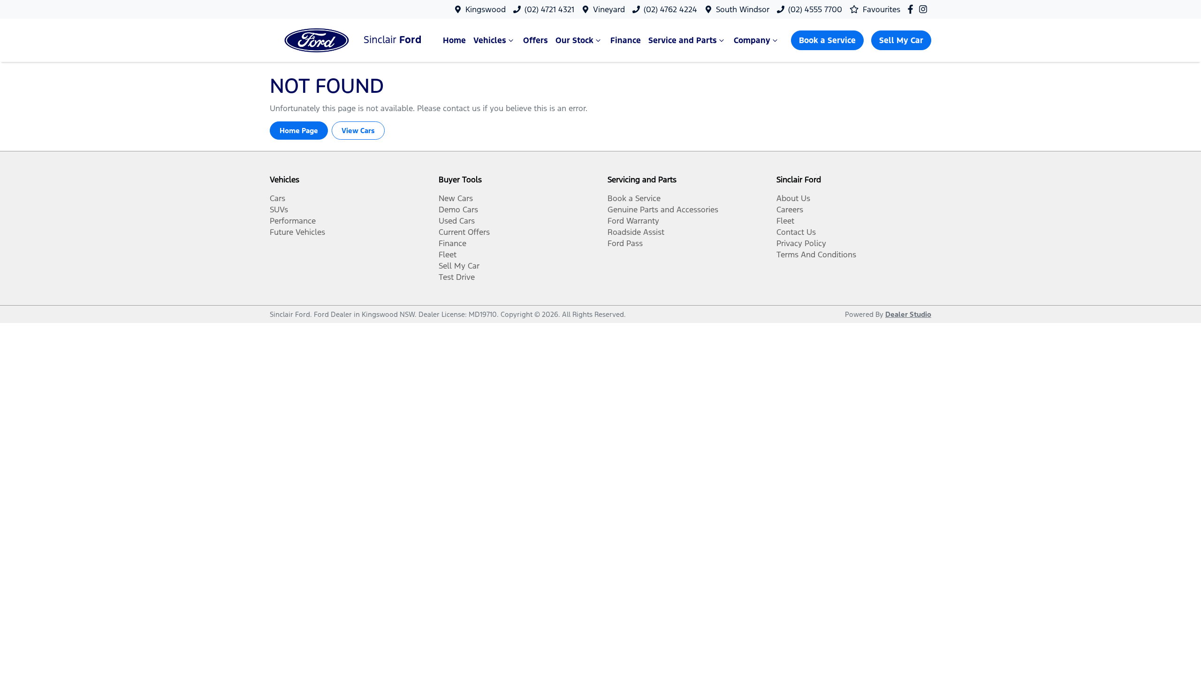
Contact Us (796, 232)
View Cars (358, 130)
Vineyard (609, 9)
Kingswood (485, 9)
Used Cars (457, 221)
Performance (293, 221)
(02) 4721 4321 (549, 9)
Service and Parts (682, 40)
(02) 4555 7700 (815, 9)
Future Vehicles (297, 232)
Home (454, 40)
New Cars (456, 198)
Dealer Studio (908, 314)
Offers (535, 40)
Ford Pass (625, 243)
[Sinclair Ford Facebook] (912, 9)
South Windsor (742, 9)
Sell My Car (901, 40)
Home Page (299, 130)
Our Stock (574, 40)
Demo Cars (458, 209)
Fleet (447, 254)
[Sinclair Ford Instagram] (925, 9)
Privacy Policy (801, 243)
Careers (789, 209)
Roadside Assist (636, 232)
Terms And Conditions (816, 254)
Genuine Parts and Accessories (663, 209)
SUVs (279, 209)
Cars (277, 198)
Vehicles (489, 40)
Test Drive (457, 277)
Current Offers (464, 232)
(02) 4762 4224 (670, 9)
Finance (625, 40)
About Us (793, 198)
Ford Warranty (633, 221)
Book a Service (827, 40)
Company (752, 40)
